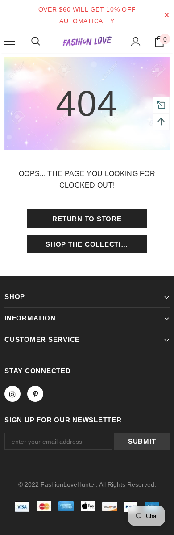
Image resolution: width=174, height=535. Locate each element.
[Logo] (87, 41)
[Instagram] (12, 394)
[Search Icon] (35, 41)
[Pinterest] (35, 394)
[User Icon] (136, 41)
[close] (166, 15)
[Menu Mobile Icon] (9, 41)
